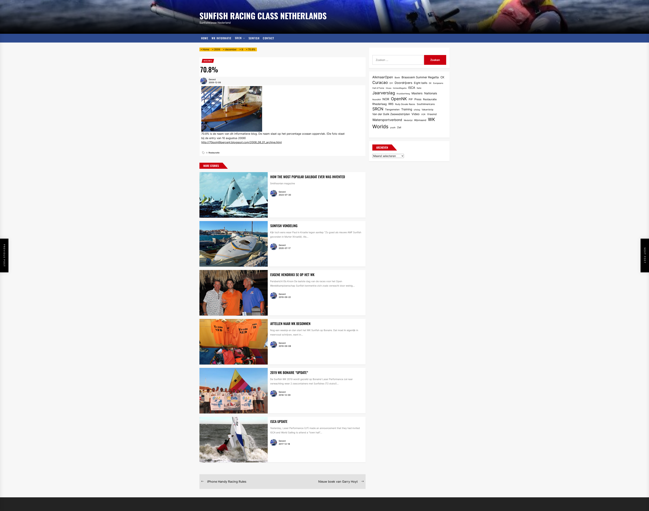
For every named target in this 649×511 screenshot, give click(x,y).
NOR (385, 99)
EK (430, 83)
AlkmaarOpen (382, 77)
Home (204, 38)
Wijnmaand (420, 120)
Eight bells (420, 83)
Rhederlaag (379, 104)
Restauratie (214, 152)
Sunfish (254, 38)
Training (406, 109)
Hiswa (388, 88)
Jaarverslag (383, 92)
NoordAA (376, 99)
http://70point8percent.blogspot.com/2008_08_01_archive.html (241, 142)
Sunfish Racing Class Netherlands (263, 15)
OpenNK (399, 98)
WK (431, 119)
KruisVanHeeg (403, 93)
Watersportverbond (387, 120)
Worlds (380, 126)
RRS (390, 104)
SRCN (238, 38)
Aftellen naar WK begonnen (290, 323)
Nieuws (208, 61)
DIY (391, 83)
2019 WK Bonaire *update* (289, 372)
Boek (397, 77)
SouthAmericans (426, 104)
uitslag (417, 109)
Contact (268, 38)
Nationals (430, 93)
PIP (411, 99)
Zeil (399, 127)
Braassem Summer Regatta (420, 77)
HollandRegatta (399, 88)
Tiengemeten (392, 109)
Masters (417, 93)
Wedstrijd (408, 120)
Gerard (212, 79)
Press (417, 99)
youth (392, 127)
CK (442, 77)
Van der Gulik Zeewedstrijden (391, 114)
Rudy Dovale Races (405, 104)
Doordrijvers (403, 83)
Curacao (380, 82)
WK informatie (222, 38)
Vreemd (432, 114)
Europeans (438, 83)
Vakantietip (427, 109)
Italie (419, 88)
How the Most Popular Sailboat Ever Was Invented (307, 176)
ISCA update (278, 421)
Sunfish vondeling (283, 225)
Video (415, 114)
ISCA (411, 87)
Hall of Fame (378, 88)
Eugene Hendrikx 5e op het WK (292, 274)
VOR (423, 114)
